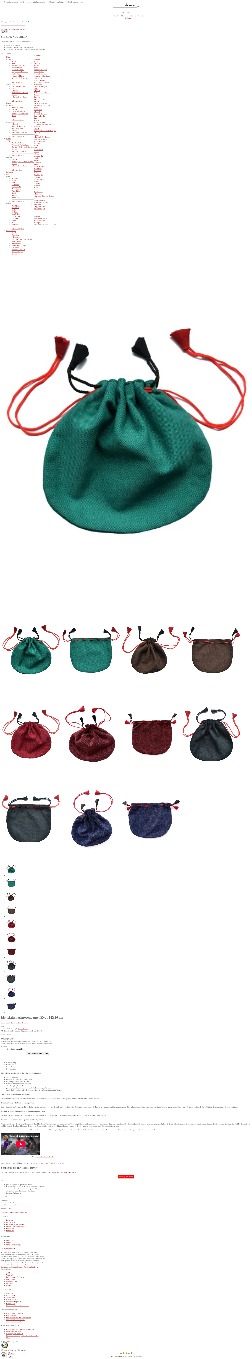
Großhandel (16, 248)
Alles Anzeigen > (18, 82)
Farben (4, 1047)
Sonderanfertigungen (19, 245)
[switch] (11, 1357)
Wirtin (14, 222)
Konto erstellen (6, 53)
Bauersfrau (15, 208)
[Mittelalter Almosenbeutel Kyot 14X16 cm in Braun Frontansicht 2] (11, 916)
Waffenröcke (16, 74)
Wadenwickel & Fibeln (20, 93)
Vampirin (15, 225)
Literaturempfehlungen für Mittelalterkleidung (23, 1336)
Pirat (13, 183)
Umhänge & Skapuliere (20, 114)
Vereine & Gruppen (18, 250)
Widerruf (9, 1275)
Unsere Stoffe (16, 241)
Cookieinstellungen (8, 1248)
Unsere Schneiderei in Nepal (54, 1163)
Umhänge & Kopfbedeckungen (23, 147)
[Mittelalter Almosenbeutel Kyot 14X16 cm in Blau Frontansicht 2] (11, 1012)
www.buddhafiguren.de (14, 1313)
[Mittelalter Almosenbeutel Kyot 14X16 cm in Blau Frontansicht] (11, 999)
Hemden (14, 61)
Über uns (9, 1293)
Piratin (14, 210)
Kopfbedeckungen (18, 86)
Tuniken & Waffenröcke (20, 145)
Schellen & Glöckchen (20, 97)
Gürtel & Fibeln (17, 128)
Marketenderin (17, 216)
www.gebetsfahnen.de (14, 1322)
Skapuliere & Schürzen (20, 72)
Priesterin (15, 218)
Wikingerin (16, 206)
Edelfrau (15, 212)
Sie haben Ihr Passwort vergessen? (13, 29)
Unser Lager (16, 235)
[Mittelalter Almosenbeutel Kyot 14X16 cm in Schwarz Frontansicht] (11, 971)
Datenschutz (10, 1279)
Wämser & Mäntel (18, 76)
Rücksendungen (17, 252)
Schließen (34, 1267)
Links (8, 1338)
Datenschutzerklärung (9, 1267)
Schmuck (15, 91)
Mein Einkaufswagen (13, 1245)
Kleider (14, 109)
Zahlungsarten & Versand (15, 1277)
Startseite (37, 216)
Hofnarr (14, 195)
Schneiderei (16, 237)
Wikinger (15, 178)
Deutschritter (16, 189)
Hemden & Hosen (18, 143)
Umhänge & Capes (18, 65)
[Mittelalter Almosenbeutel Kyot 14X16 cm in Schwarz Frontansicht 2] (11, 985)
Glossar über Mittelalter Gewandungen (20, 1329)
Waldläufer (15, 197)
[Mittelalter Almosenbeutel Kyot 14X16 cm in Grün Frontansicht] (11, 875)
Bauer (14, 180)
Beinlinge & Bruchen (19, 78)
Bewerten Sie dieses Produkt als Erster (14, 1023)
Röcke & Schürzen (18, 112)
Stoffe (36, 198)
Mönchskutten (17, 68)
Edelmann (15, 185)
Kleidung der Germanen (14, 1334)
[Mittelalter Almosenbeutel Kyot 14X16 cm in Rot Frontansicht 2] (11, 944)
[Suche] (138, 6)
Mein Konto (126, 12)
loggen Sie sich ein (53, 1172)
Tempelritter (16, 191)
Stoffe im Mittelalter (13, 1332)
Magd (14, 220)
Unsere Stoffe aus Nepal (44, 1157)
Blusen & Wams (17, 107)
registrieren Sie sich (70, 1172)
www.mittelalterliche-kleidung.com (18, 1318)
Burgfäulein (16, 214)
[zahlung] (5, 1350)
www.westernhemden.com (15, 1320)
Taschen (14, 95)
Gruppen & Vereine (40, 207)
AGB (8, 1273)
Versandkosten (23, 1029)
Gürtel (14, 88)
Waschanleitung (17, 243)
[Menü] (14, 1352)
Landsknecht (16, 187)
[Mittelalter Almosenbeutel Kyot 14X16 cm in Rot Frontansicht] (11, 930)
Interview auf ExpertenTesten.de (17, 1306)
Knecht (14, 193)
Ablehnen (27, 1267)
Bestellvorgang (11, 1281)
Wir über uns (16, 233)
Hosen (14, 63)
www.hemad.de (11, 1315)
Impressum (10, 1283)
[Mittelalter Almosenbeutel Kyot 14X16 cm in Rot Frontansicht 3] (11, 957)
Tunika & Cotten (18, 70)
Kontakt (14, 254)
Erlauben (20, 1267)
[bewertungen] (4, 1348)
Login (8, 1242)
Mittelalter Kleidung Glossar (22, 239)
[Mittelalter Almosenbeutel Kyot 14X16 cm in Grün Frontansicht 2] (11, 889)
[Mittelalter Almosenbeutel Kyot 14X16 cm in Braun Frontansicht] (11, 903)
